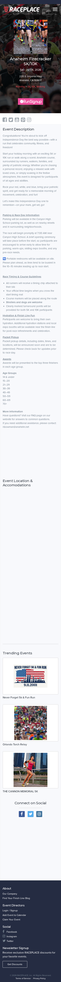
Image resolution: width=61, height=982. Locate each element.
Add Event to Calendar (14, 915)
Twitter (10, 941)
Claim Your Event (11, 919)
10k (33, 86)
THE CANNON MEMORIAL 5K (20, 791)
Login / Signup (10, 910)
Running (20, 86)
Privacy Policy (39, 978)
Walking (40, 86)
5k (28, 86)
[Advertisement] (30, 453)
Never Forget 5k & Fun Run (19, 697)
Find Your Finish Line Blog (16, 898)
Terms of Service (23, 978)
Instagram (12, 936)
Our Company (10, 893)
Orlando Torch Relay (15, 744)
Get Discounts (14, 964)
